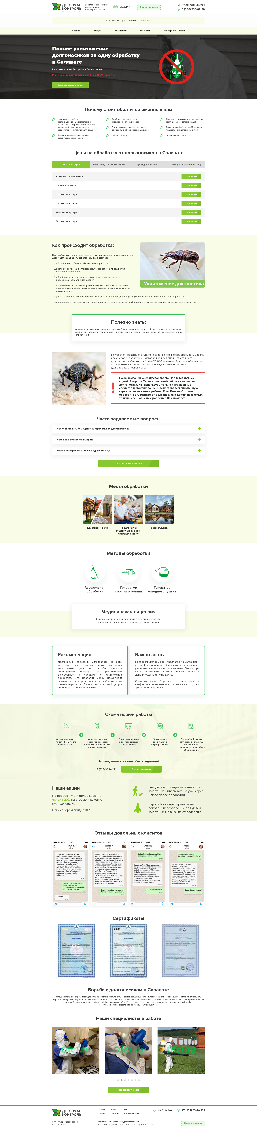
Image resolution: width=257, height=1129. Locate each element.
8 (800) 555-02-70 (193, 9)
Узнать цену (191, 176)
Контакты (145, 30)
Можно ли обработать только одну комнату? (83, 450)
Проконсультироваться (128, 463)
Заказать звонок (149, 7)
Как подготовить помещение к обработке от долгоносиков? (93, 428)
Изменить (145, 20)
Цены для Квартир (71, 164)
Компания (120, 30)
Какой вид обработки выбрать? (76, 439)
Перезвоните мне (128, 1089)
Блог (125, 1110)
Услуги (97, 30)
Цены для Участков (147, 164)
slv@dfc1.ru (126, 7)
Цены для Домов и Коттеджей (109, 164)
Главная (75, 30)
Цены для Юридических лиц (186, 164)
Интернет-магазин (175, 30)
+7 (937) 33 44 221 (193, 5)
